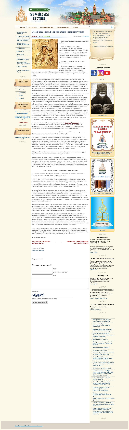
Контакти (75, 27)
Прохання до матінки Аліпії (23, 71)
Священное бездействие (100, 350)
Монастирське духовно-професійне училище (23, 44)
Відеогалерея (21, 57)
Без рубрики (47, 36)
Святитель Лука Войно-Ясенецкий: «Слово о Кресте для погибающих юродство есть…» (103, 364)
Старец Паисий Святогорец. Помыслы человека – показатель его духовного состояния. (103, 335)
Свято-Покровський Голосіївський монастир (43, 13)
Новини (22, 27)
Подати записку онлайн (22, 67)
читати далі (93, 252)
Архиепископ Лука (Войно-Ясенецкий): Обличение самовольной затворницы (101, 389)
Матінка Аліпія (32, 27)
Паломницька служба (63, 27)
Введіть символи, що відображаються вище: (44, 298)
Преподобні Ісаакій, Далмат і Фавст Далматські (103, 399)
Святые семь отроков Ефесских (102, 368)
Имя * (55, 269)
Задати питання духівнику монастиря (23, 63)
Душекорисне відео (23, 59)
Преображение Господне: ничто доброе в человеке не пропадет (102, 330)
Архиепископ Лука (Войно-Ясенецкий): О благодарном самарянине (101, 325)
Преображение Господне (100, 339)
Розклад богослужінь (23, 36)
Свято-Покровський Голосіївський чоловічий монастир (29, 425)
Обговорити (86, 36)
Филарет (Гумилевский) (72, 123)
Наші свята (20, 51)
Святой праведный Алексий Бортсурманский (101, 378)
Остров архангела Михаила (101, 347)
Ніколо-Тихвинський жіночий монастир (23, 39)
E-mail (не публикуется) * (60, 272)
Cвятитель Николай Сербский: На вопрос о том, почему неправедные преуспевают (103, 404)
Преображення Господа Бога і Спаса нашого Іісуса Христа (102, 320)
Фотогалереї (20, 54)
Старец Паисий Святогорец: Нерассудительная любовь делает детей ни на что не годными (102, 358)
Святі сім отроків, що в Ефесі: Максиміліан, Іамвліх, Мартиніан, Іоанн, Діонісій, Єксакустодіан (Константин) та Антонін (103, 373)
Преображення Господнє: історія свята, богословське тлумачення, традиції (102, 343)
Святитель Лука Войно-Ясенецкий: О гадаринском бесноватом (103, 353)
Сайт (54, 275)
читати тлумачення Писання (98, 298)
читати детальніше (23, 122)
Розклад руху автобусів (46, 27)
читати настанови (95, 309)
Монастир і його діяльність (22, 32)
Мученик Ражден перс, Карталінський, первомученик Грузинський (102, 394)
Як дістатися (20, 48)
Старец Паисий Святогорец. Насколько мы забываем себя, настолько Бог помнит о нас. (101, 383)
